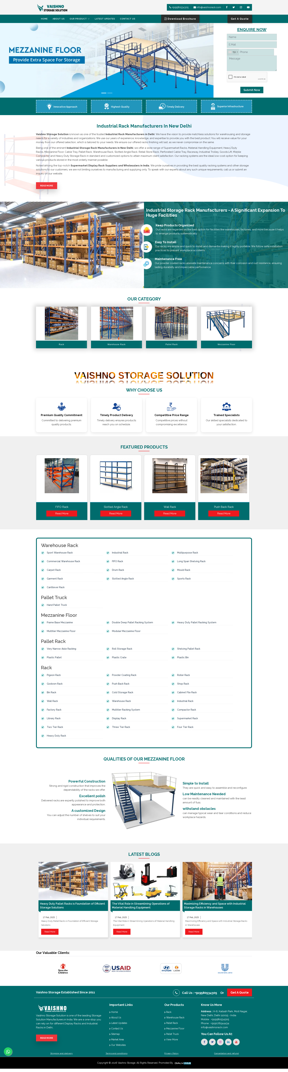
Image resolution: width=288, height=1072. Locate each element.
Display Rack (119, 718)
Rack (168, 1012)
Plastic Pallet (54, 657)
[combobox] (233, 52)
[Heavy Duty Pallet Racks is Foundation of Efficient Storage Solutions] (73, 881)
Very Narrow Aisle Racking (61, 648)
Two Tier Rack (55, 727)
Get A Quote (239, 992)
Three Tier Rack (121, 727)
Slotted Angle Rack (116, 507)
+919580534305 (179, 7)
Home (44, 19)
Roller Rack (183, 675)
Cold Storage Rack (122, 692)
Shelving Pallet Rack (188, 648)
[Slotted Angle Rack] (115, 479)
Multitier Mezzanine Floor (61, 631)
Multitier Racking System (126, 709)
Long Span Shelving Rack (191, 561)
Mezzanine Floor (175, 1028)
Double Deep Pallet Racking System (132, 622)
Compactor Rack (186, 709)
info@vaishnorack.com (208, 7)
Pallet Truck (172, 1034)
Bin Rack (51, 692)
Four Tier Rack (185, 727)
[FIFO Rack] (61, 479)
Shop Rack (183, 683)
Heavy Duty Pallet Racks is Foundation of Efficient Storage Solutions (72, 905)
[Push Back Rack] (223, 479)
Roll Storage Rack (122, 648)
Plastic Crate (119, 657)
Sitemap (115, 1034)
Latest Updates (105, 19)
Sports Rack (184, 578)
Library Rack (53, 718)
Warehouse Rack (121, 701)
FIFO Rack (61, 507)
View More (172, 1039)
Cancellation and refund (226, 1053)
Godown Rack (54, 683)
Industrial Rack (120, 552)
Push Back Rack (224, 507)
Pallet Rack (172, 1023)
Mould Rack (183, 570)
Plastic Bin (183, 657)
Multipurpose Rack (187, 552)
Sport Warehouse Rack (60, 552)
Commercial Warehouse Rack (63, 561)
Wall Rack (170, 507)
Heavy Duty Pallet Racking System (196, 622)
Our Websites (118, 1045)
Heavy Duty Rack (56, 735)
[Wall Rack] (169, 479)
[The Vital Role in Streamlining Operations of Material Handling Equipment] (145, 881)
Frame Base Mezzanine (60, 622)
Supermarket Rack (187, 718)
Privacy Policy (171, 1053)
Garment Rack (55, 578)
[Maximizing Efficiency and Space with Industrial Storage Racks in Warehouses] (217, 881)
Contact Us (127, 19)
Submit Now (252, 90)
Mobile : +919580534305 (215, 1019)
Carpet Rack (54, 570)
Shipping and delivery (61, 1053)
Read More (46, 185)
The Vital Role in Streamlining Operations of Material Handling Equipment (141, 905)
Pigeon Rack (54, 675)
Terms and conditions (117, 1053)
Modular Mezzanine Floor (126, 631)
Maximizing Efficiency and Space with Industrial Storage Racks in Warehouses (215, 905)
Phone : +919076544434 (215, 1023)
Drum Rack (118, 570)
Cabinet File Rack (187, 692)
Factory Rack (54, 709)
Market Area (117, 1039)
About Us (59, 19)
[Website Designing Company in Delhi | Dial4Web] (182, 1063)
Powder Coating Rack (124, 675)
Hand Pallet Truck (57, 605)
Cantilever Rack (55, 587)
